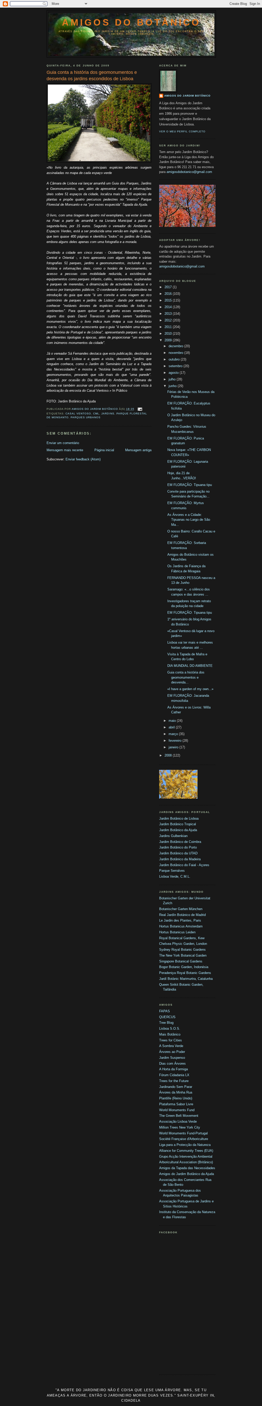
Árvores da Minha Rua (175, 1092)
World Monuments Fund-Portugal (183, 1133)
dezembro (176, 346)
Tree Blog (166, 1023)
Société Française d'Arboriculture (183, 1139)
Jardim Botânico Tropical (177, 824)
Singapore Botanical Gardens (180, 961)
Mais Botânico (169, 1034)
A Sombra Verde (171, 1046)
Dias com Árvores (172, 1063)
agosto (174, 373)
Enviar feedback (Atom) (83, 459)
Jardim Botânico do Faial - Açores (184, 865)
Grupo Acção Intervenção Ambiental (185, 1156)
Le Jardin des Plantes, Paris (180, 920)
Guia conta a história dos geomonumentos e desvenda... (185, 677)
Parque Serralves (172, 871)
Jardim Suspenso (172, 1058)
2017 (169, 287)
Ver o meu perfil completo (182, 131)
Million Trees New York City (179, 1127)
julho (173, 379)
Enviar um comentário (63, 443)
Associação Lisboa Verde (178, 1121)
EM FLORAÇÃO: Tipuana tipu (189, 485)
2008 (169, 755)
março (174, 734)
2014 (169, 307)
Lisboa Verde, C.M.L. (174, 876)
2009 (169, 340)
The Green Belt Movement (178, 1116)
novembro (176, 353)
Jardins (107, 413)
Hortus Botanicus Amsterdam (181, 926)
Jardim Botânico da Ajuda (178, 830)
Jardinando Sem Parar (175, 1087)
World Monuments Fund (176, 1110)
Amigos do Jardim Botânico (187, 95)
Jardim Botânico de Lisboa (179, 818)
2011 (169, 327)
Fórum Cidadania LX (174, 1075)
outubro (175, 359)
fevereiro (175, 740)
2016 (169, 294)
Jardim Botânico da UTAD (178, 853)
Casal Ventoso (78, 413)
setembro (176, 366)
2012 (169, 320)
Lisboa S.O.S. (169, 1028)
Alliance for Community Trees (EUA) (186, 1151)
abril (172, 727)
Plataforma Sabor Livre (176, 1104)
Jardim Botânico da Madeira (180, 859)
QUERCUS (167, 1017)
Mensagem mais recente (65, 450)
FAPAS (164, 1011)
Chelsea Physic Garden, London (183, 944)
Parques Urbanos (86, 417)
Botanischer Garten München (180, 909)
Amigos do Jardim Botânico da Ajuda (186, 1174)
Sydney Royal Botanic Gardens (182, 949)
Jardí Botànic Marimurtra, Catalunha (186, 979)
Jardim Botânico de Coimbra (180, 842)
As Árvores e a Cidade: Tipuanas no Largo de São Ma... (188, 520)
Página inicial (104, 450)
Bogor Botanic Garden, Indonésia (183, 967)
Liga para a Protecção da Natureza (185, 1145)
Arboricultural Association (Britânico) (186, 1162)
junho (173, 386)
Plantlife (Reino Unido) (175, 1098)
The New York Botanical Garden (182, 955)
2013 (169, 314)
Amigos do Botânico (131, 22)
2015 (169, 300)
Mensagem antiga (138, 450)
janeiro (174, 747)
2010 (169, 333)
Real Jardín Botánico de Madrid (182, 915)
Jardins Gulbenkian (173, 836)
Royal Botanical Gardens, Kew (181, 938)
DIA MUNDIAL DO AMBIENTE (190, 666)
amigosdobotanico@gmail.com (189, 172)
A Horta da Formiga (173, 1069)
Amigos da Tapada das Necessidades (187, 1168)
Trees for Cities (170, 1040)
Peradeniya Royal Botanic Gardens (185, 973)
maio (173, 721)
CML (96, 413)
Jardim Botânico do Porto (178, 847)
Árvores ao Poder (172, 1052)
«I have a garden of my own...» (190, 689)
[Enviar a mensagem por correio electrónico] (139, 409)
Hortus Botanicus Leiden (177, 932)
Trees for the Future (174, 1081)
